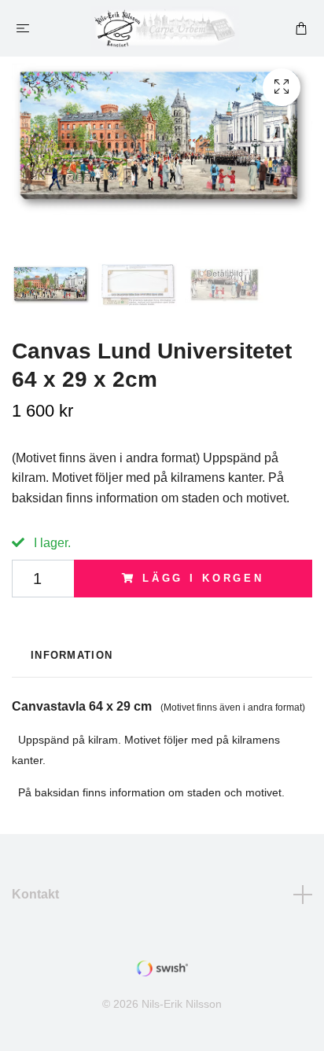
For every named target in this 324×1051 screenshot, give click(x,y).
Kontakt (35, 894)
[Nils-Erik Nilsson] (165, 28)
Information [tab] (71, 655)
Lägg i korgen (203, 578)
